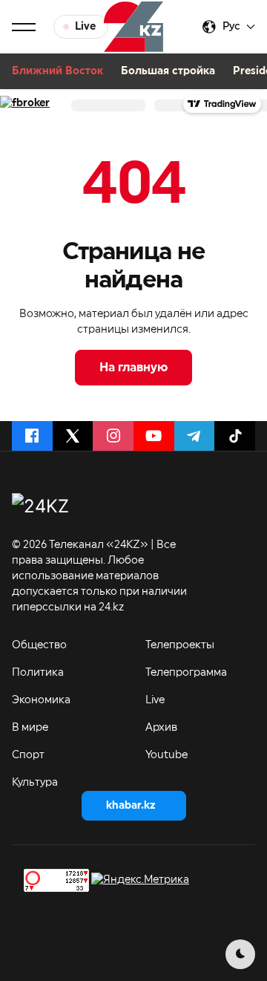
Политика (38, 673)
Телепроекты (179, 645)
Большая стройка (168, 71)
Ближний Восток (57, 71)
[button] (24, 27)
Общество (39, 645)
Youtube (166, 755)
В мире (30, 728)
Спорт (28, 755)
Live (155, 700)
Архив (161, 728)
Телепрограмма (186, 673)
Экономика (41, 700)
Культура (35, 783)
